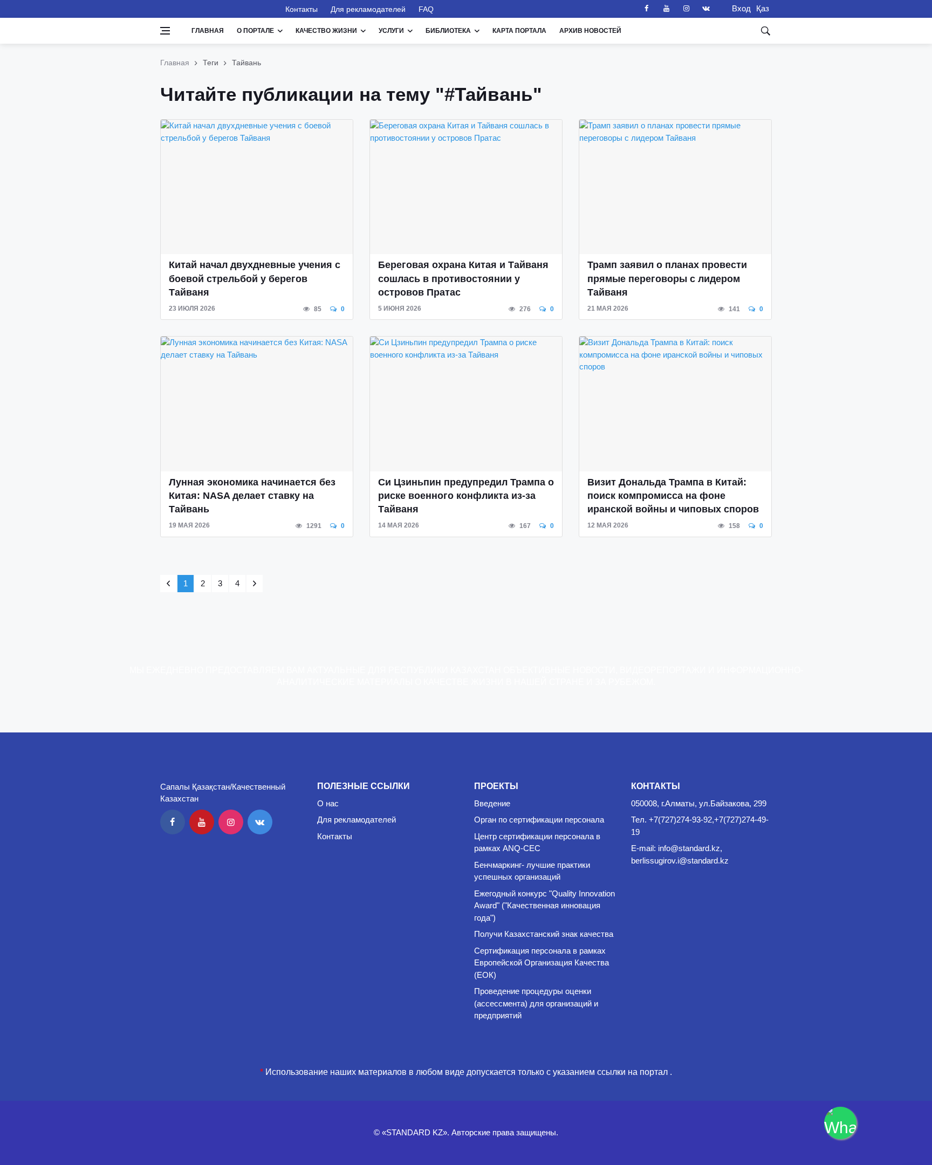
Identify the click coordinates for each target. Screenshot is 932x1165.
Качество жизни (326, 31)
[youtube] (666, 8)
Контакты (301, 9)
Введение (492, 803)
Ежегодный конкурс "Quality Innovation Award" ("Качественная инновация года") (544, 905)
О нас (328, 803)
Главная (207, 31)
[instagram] (686, 8)
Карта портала (519, 31)
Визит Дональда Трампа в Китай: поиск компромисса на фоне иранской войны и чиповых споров (673, 496)
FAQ (426, 9)
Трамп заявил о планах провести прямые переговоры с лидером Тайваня (667, 278)
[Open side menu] (165, 30)
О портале (255, 31)
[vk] (706, 8)
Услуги (391, 31)
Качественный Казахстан (216, 8)
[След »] (254, 583)
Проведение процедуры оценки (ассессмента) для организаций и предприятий (536, 1003)
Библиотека (448, 31)
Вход (738, 8)
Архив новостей (590, 31)
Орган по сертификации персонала (539, 819)
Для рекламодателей (368, 9)
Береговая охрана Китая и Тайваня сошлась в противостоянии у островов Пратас (463, 278)
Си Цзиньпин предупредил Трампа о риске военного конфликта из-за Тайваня (466, 496)
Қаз (762, 8)
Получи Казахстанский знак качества (543, 933)
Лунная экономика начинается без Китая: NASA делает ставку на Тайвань (252, 496)
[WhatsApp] (840, 1123)
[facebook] (646, 8)
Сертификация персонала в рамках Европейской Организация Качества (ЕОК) (541, 962)
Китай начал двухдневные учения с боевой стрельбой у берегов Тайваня (254, 278)
